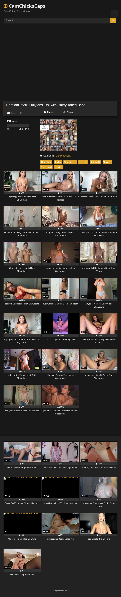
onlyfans (47, 162)
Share (69, 112)
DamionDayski (63, 155)
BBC (59, 162)
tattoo (60, 167)
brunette (96, 162)
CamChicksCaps (26, 6)
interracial (47, 167)
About (49, 112)
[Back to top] (112, 588)
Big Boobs (71, 162)
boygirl (84, 162)
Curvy (108, 162)
